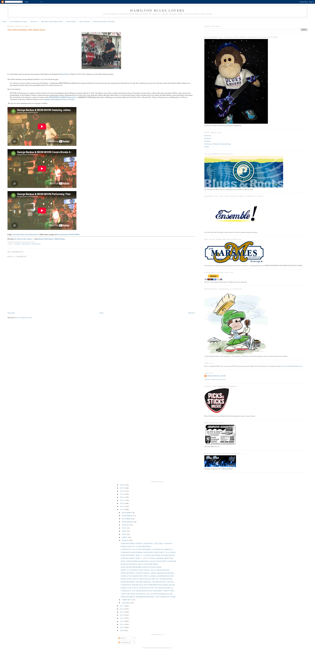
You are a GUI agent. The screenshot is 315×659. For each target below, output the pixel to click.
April (125, 537)
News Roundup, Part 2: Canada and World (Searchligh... (148, 555)
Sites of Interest (84, 21)
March (125, 540)
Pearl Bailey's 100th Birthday (136, 546)
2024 (122, 491)
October (126, 519)
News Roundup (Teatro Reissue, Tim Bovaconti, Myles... (148, 582)
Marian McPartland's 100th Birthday (52, 239)
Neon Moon (16, 234)
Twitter (206, 147)
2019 (122, 506)
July (124, 528)
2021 (122, 500)
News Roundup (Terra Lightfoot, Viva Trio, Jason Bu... (147, 543)
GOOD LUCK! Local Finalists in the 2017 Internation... (147, 579)
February (127, 600)
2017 (122, 606)
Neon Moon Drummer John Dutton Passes (26, 29)
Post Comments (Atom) (24, 317)
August (126, 525)
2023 (122, 494)
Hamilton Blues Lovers (157, 10)
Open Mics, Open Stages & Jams (52, 21)
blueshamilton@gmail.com (293, 366)
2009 (122, 630)
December (127, 512)
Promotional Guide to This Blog (104, 21)
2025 (122, 488)
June (124, 531)
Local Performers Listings (18, 21)
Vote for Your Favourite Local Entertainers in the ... (148, 594)
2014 (122, 615)
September (127, 522)
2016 (122, 609)
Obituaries (36, 244)
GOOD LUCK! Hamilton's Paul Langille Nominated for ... (148, 576)
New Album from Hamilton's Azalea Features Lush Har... (149, 561)
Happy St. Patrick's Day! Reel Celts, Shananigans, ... (146, 570)
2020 (122, 503)
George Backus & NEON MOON (68, 234)
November (127, 516)
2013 (122, 618)
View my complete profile (215, 379)
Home (4, 21)
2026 (122, 485)
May (124, 534)
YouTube (207, 141)
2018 (122, 509)
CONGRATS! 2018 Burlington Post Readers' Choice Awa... (148, 591)
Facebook (207, 135)
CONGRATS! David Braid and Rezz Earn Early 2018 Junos (148, 552)
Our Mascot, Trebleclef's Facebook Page (217, 144)
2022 (122, 497)
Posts (123, 638)
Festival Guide (71, 21)
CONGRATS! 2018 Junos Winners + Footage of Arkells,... (148, 549)
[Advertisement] (157, 653)
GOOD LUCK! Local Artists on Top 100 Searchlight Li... (147, 588)
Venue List (34, 21)
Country (17, 244)
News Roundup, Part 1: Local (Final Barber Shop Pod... (147, 558)
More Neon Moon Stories (30, 234)
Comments (125, 642)
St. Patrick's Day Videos (23, 239)
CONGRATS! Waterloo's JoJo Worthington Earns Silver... (148, 585)
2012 (122, 621)
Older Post (191, 313)
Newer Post (11, 313)
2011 (122, 624)
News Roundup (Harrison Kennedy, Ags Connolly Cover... (149, 597)
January (126, 603)
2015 (122, 612)
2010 (122, 627)
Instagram (207, 138)
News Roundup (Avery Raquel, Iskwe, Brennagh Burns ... (148, 573)
